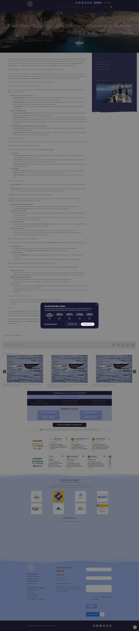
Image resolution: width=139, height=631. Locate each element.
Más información (86, 310)
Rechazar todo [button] (72, 324)
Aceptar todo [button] (88, 324)
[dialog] (69, 315)
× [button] (96, 304)
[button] (51, 324)
